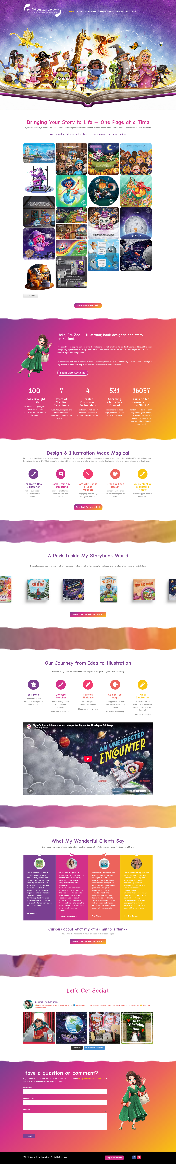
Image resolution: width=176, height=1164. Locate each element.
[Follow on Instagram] (139, 1157)
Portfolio (92, 11)
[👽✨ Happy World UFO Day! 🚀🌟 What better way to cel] (72, 1028)
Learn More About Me (72, 372)
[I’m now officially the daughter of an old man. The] (137, 1028)
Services (119, 11)
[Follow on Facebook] (134, 1157)
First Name (28, 1087)
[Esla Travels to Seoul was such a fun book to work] (39, 1028)
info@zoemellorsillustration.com (91, 1078)
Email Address (29, 1098)
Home (71, 11)
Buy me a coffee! (114, 1157)
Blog (128, 11)
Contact (135, 11)
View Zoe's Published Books (88, 614)
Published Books (105, 11)
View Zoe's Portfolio (88, 305)
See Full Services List (88, 507)
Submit (29, 1136)
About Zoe (81, 11)
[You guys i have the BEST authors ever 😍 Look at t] (104, 1028)
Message (26, 1109)
